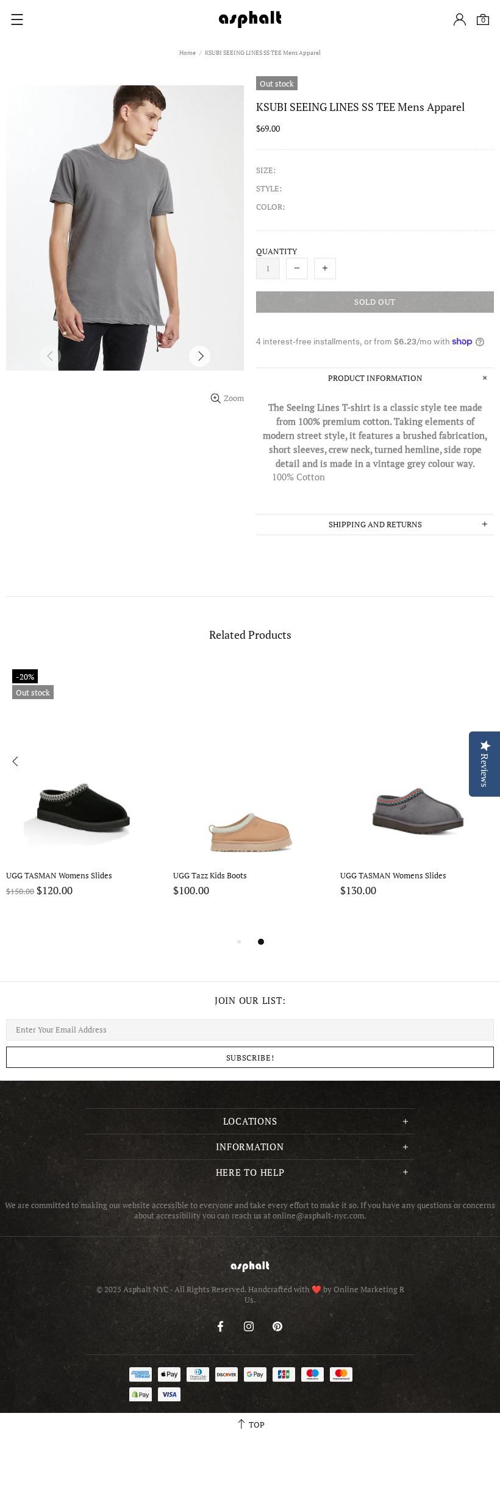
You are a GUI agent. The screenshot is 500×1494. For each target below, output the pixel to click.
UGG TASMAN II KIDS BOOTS (226, 875)
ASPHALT (250, 1266)
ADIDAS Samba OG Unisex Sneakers (54, 880)
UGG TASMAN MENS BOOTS (391, 875)
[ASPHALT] (250, 19)
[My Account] (460, 19)
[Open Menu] (17, 19)
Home (187, 53)
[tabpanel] (83, 798)
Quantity (276, 251)
